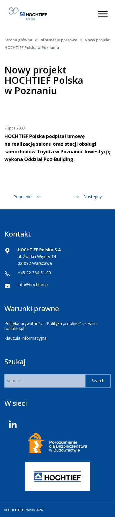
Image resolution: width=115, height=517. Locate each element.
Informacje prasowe (58, 39)
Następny (92, 196)
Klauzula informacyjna (25, 338)
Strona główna (18, 39)
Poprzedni (22, 196)
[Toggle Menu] (103, 14)
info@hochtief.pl (33, 284)
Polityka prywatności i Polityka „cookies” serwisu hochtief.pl (50, 326)
